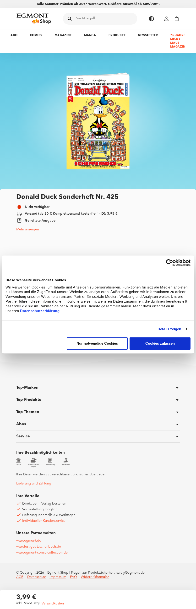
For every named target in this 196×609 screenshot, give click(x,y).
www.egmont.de (28, 540)
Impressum (57, 577)
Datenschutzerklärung (40, 311)
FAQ (73, 577)
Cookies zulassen (160, 344)
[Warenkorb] (177, 19)
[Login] (167, 19)
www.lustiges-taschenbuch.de (38, 546)
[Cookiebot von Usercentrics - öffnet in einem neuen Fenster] (170, 262)
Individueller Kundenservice (43, 520)
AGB (19, 577)
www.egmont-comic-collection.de (42, 552)
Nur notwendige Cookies (97, 344)
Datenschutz (36, 577)
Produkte (117, 35)
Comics (36, 35)
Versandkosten (53, 603)
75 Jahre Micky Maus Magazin (177, 41)
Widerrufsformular (95, 577)
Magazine (63, 35)
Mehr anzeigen (27, 229)
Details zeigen (169, 329)
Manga (90, 35)
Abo (14, 35)
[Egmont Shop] (33, 18)
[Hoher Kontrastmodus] (151, 18)
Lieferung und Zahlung (33, 483)
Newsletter (148, 35)
